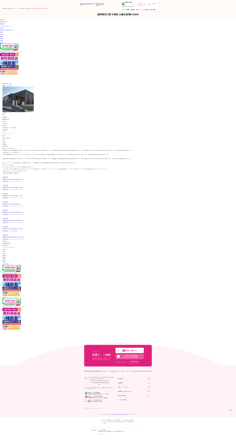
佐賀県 (4, 262)
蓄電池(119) (5, 245)
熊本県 (4, 259)
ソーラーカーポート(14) (8, 247)
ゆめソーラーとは (134, 387)
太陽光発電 (5, 177)
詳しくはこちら (102, 434)
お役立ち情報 (134, 395)
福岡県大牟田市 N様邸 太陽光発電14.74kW (13, 237)
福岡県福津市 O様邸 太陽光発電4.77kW (12, 195)
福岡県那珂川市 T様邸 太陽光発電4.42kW (12, 212)
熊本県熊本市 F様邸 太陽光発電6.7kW (11, 204)
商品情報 (134, 378)
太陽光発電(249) (6, 243)
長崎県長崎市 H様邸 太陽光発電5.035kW (12, 187)
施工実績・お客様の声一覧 (6, 30)
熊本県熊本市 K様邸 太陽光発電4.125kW (12, 229)
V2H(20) (4, 249)
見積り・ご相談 (224, 439)
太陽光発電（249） (7, 83)
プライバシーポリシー (90, 408)
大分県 (4, 253)
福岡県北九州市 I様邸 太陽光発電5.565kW (12, 179)
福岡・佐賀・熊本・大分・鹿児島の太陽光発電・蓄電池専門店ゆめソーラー (117, 414)
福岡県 (4, 257)
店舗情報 (134, 383)
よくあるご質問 (122, 399)
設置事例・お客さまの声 (134, 391)
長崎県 (4, 255)
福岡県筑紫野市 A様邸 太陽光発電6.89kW (12, 220)
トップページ (99, 408)
